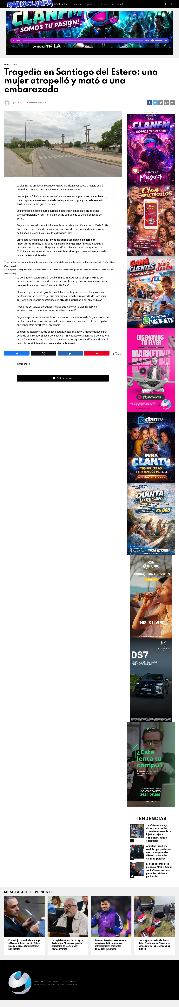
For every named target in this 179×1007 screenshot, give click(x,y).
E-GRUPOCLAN (22, 103)
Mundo (120, 4)
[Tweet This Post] (155, 102)
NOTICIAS (59, 4)
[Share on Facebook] (149, 102)
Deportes (89, 4)
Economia (105, 4)
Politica (74, 4)
